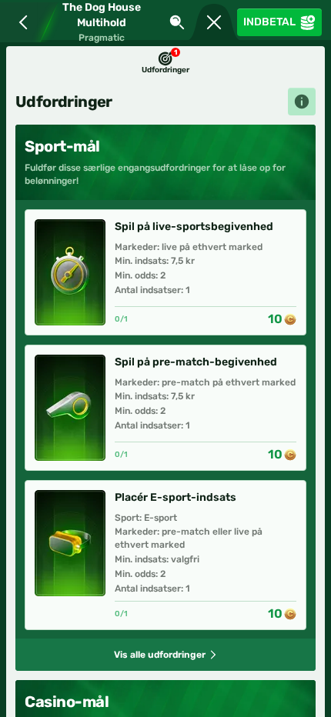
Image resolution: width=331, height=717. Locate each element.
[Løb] (214, 22)
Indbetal (269, 21)
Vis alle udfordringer (160, 654)
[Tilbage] (20, 22)
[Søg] (177, 22)
